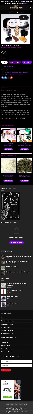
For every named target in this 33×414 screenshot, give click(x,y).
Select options (8, 180)
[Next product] (2, 52)
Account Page (5, 345)
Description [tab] (4, 87)
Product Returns (6, 349)
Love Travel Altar (8, 145)
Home (2, 45)
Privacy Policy (5, 327)
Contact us (4, 342)
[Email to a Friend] (8, 77)
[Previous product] (5, 52)
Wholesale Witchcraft (7, 333)
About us (4, 318)
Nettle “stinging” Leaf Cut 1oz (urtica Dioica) (24, 176)
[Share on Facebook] (2, 77)
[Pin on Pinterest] (11, 77)
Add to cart (14, 62)
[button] (2, 8)
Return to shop (16, 242)
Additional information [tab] (8, 90)
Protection (3, 74)
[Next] (32, 171)
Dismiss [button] (25, 3)
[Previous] (1, 171)
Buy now (27, 62)
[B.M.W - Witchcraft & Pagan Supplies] (16, 7)
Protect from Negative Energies (20, 72)
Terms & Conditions (7, 330)
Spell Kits (9, 45)
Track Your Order (6, 352)
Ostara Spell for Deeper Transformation (18, 272)
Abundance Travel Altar (24, 145)
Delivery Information (7, 321)
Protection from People (13, 74)
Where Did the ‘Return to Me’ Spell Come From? (18, 256)
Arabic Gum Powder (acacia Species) (8, 176)
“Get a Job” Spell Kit (12, 266)
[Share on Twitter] (5, 77)
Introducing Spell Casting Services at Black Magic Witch (17, 262)
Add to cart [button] (8, 149)
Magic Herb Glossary (7, 324)
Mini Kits (16, 45)
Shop (11, 407)
